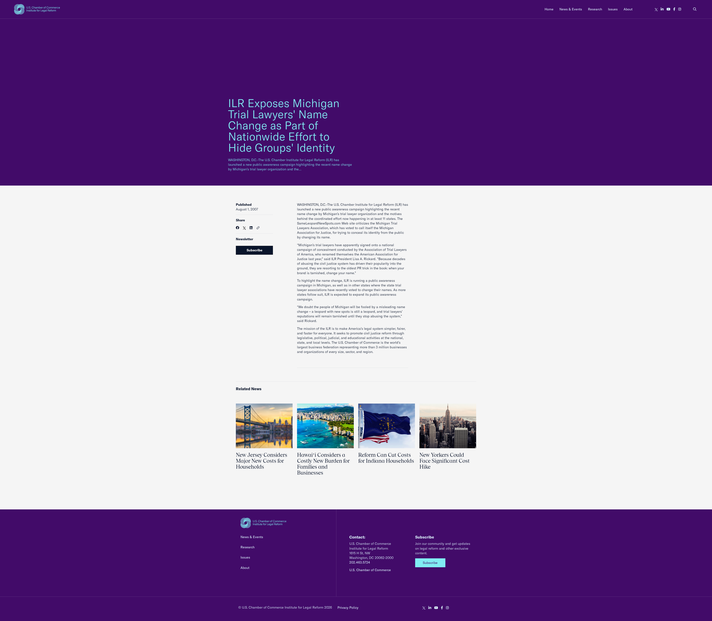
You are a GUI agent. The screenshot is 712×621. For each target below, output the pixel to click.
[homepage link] (37, 9)
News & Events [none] (570, 9)
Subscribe (254, 250)
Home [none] (549, 9)
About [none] (628, 9)
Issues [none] (613, 9)
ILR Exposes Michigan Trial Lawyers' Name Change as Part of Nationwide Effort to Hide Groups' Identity (283, 125)
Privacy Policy (347, 607)
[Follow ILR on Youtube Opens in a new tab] (668, 9)
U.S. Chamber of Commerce (370, 570)
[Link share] (258, 228)
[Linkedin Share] (251, 227)
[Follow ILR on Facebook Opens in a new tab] (674, 9)
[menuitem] (549, 9)
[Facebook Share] (237, 227)
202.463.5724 (359, 562)
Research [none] (595, 9)
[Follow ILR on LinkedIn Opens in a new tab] (662, 9)
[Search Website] (695, 9)
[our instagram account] (680, 9)
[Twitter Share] (244, 227)
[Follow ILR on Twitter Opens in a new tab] (656, 9)
